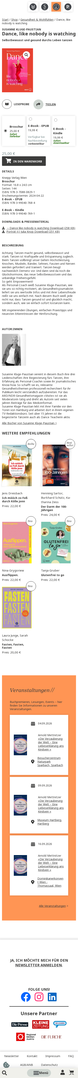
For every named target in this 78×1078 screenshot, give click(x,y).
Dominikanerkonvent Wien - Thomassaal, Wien (50, 882)
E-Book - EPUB (38, 126)
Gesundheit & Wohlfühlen (37, 20)
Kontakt (32, 1056)
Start (5, 20)
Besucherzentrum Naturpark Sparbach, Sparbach (50, 761)
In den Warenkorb (27, 161)
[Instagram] (39, 997)
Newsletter (11, 1056)
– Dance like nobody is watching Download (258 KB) (40, 228)
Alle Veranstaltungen (52, 906)
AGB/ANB (26, 1065)
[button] (44, 1072)
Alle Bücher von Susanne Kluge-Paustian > (29, 423)
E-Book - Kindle (59, 131)
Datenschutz (49, 1065)
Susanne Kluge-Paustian (21, 29)
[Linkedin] (52, 997)
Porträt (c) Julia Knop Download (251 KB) (33, 232)
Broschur (16, 126)
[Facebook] (26, 997)
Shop (14, 20)
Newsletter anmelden (38, 965)
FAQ (71, 1056)
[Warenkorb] (71, 1072)
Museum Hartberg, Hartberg (49, 821)
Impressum (52, 1056)
